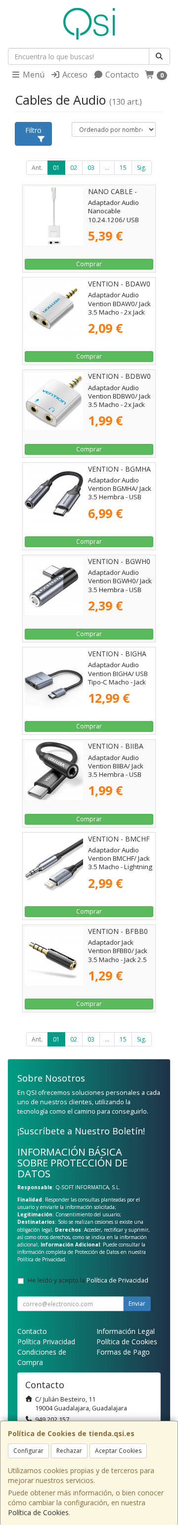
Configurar (28, 1450)
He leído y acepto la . (89, 1280)
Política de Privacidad (41, 1259)
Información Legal (125, 1331)
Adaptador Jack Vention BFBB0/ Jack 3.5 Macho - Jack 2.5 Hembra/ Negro (117, 955)
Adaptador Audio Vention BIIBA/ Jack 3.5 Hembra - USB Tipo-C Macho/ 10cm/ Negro (120, 774)
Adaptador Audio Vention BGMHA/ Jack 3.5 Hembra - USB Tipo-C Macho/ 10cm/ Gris (120, 497)
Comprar (89, 264)
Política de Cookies (38, 1512)
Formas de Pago (123, 1352)
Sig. (141, 167)
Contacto (121, 74)
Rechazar (69, 1450)
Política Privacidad (46, 1341)
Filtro (33, 130)
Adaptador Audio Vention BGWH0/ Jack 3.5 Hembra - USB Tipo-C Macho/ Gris (120, 585)
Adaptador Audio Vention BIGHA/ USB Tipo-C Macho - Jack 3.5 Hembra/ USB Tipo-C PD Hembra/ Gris (118, 686)
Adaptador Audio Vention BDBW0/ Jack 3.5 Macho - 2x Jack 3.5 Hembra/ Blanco (119, 400)
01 (56, 167)
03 (91, 167)
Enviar (137, 1303)
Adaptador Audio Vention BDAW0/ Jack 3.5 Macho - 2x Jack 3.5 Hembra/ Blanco (119, 307)
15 (123, 167)
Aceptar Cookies (118, 1450)
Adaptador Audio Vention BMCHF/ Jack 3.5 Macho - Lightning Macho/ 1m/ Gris (120, 862)
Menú (32, 74)
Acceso (74, 74)
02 (73, 167)
